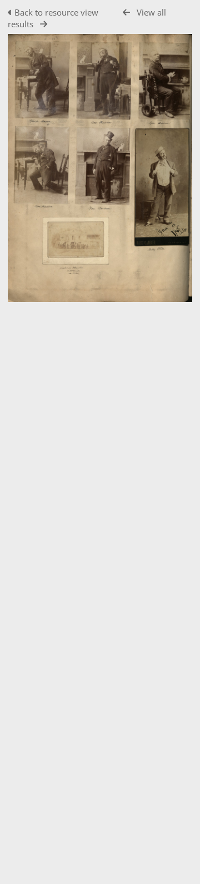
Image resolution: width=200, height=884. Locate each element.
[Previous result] (126, 12)
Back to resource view (56, 12)
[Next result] (43, 24)
